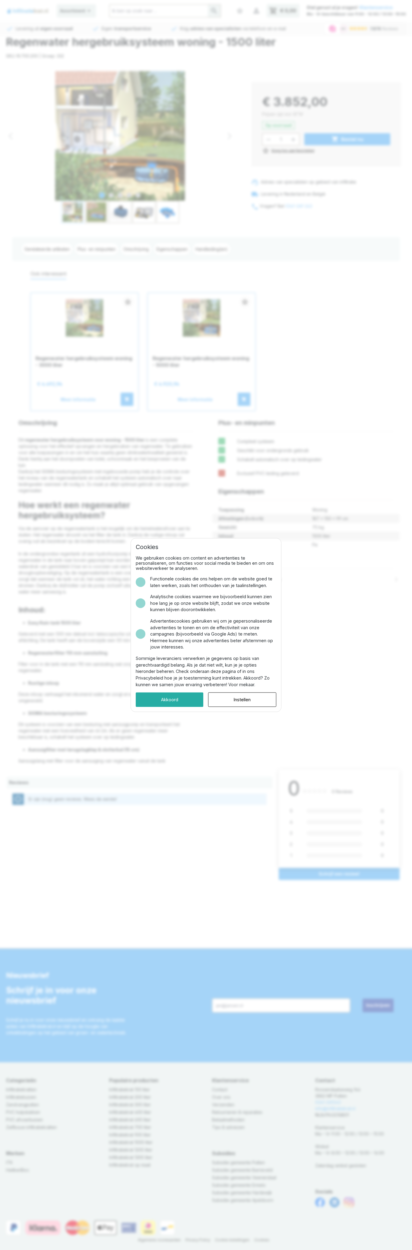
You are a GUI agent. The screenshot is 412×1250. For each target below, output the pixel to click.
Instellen (242, 699)
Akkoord (169, 699)
